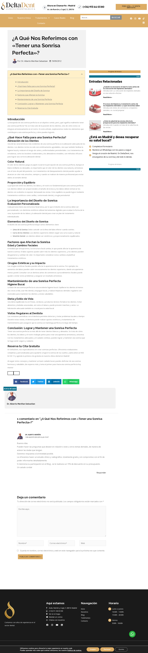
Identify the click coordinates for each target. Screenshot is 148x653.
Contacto (41, 23)
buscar (116, 17)
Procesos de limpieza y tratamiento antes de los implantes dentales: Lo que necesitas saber (121, 105)
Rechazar (107, 649)
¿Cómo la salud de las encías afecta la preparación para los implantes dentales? (119, 122)
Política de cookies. (74, 650)
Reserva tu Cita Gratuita (27, 108)
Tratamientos (41, 18)
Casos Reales (59, 18)
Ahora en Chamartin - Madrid (61, 5)
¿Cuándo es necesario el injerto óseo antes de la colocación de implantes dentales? (121, 88)
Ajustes (121, 649)
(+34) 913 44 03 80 (93, 6)
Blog (72, 18)
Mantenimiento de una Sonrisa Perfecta (34, 99)
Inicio (10, 18)
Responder (101, 472)
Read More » (107, 97)
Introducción (22, 82)
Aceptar (93, 649)
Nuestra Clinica (24, 18)
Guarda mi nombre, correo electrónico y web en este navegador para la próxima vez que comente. (62, 550)
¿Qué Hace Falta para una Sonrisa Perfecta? (36, 86)
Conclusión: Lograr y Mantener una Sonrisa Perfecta (40, 103)
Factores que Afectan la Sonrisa (31, 95)
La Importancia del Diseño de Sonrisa (33, 90)
